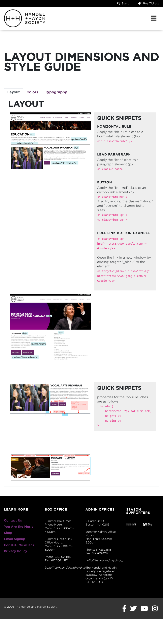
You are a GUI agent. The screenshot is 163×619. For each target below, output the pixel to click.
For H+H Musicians (19, 545)
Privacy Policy (15, 551)
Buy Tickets (150, 3)
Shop (8, 533)
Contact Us (13, 520)
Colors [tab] (32, 92)
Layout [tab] (13, 92)
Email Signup (14, 539)
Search (126, 3)
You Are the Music (18, 526)
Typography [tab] (56, 92)
